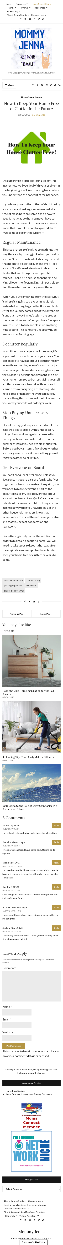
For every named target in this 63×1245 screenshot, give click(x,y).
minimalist (31, 585)
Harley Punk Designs (15, 1091)
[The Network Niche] (31, 1151)
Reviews (24, 7)
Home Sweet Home (41, 4)
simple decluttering (14, 590)
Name (7, 1006)
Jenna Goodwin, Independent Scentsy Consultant (29, 1094)
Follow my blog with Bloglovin (31, 1073)
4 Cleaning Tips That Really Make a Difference (29, 757)
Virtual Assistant (28, 1215)
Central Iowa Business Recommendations (25, 1205)
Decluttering (33, 580)
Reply (56, 825)
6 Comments (38, 114)
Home (8, 4)
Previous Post (17, 613)
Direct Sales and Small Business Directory (24, 1212)
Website (7, 1032)
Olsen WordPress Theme (24, 1238)
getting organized (13, 585)
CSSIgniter (46, 1238)
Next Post (46, 613)
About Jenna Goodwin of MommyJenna (26, 15)
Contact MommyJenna (15, 1208)
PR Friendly (12, 11)
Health (10, 7)
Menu (10, 85)
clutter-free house (13, 580)
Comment (9, 968)
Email (6, 1019)
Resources (39, 7)
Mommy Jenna (31, 1231)
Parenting (21, 4)
